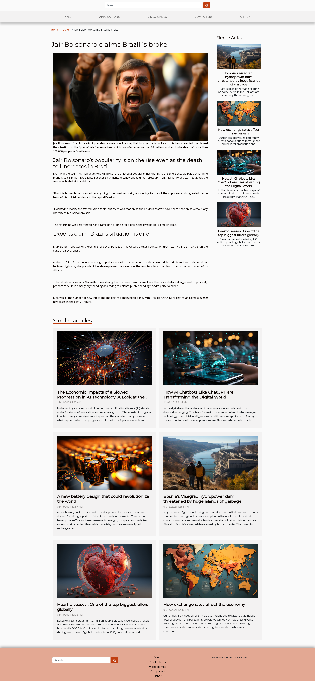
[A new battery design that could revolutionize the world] (104, 462)
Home (55, 29)
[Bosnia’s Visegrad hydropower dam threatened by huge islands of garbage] (239, 56)
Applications (109, 17)
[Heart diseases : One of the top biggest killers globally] (239, 214)
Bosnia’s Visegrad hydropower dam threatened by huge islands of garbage (238, 78)
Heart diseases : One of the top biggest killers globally (238, 233)
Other (245, 17)
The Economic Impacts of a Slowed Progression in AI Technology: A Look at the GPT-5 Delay (101, 397)
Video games (157, 17)
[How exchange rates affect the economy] (239, 113)
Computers (203, 17)
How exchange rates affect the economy (238, 131)
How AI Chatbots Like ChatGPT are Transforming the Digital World (239, 182)
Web (68, 17)
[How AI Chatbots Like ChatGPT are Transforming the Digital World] (239, 162)
